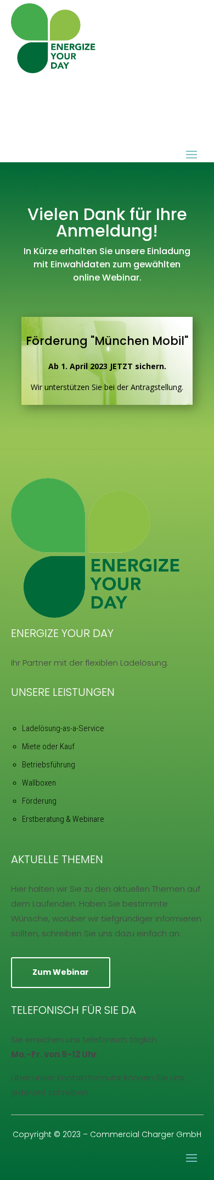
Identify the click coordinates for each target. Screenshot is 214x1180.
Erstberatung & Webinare (63, 819)
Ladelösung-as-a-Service (63, 728)
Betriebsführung (48, 765)
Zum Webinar (60, 972)
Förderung (39, 801)
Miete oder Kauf (48, 746)
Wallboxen (39, 783)
